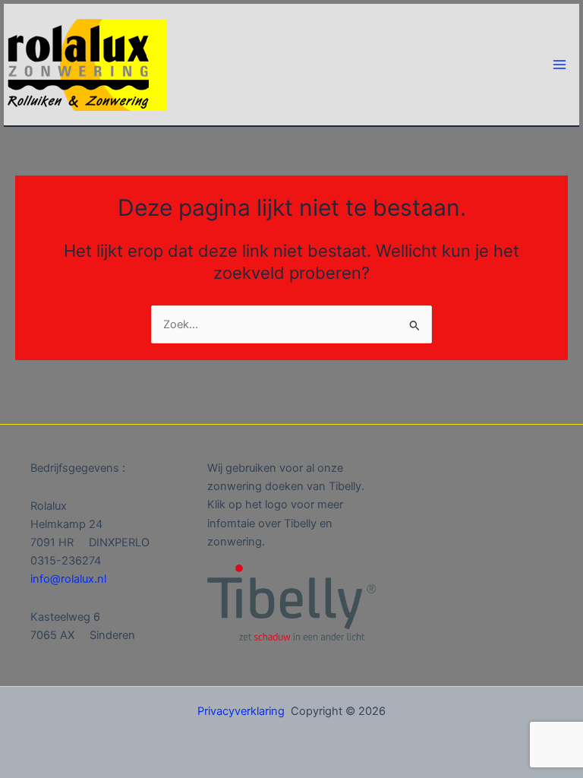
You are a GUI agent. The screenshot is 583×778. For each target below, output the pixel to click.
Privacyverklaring (241, 711)
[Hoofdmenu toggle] (559, 65)
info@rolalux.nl (68, 579)
